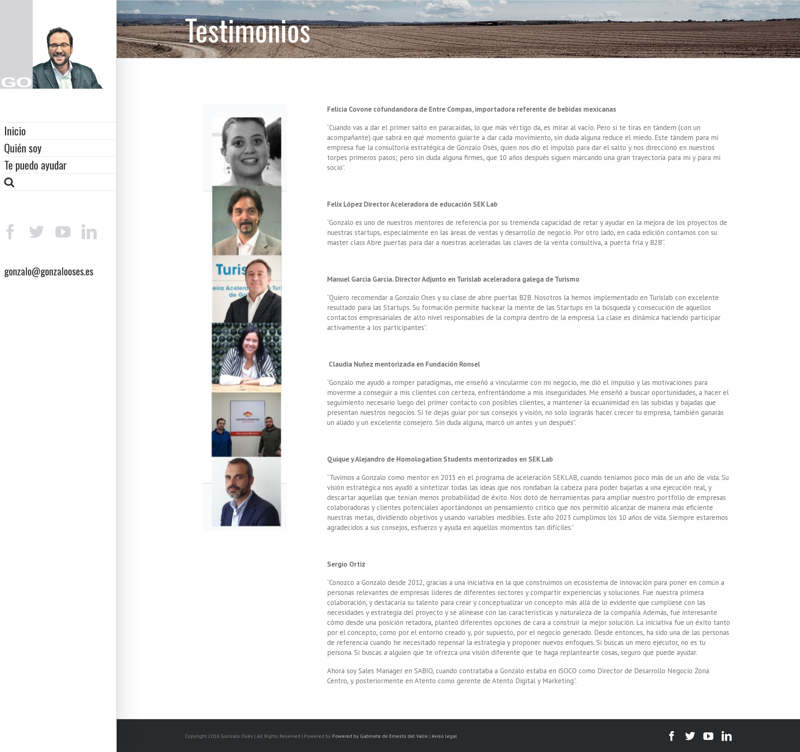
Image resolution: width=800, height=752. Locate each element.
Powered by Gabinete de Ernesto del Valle (380, 736)
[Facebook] (10, 231)
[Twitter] (36, 231)
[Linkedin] (89, 231)
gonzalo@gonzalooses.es (48, 270)
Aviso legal (444, 736)
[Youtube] (62, 231)
